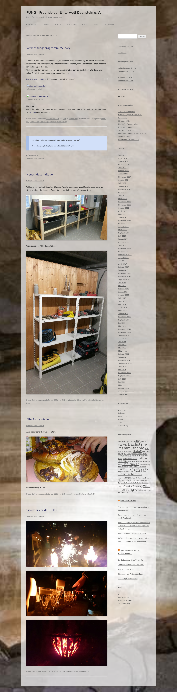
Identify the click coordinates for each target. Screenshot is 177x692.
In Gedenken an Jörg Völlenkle (130, 559)
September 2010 (125, 363)
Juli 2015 (122, 298)
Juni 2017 (122, 260)
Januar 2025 (123, 173)
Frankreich (128, 458)
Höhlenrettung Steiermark (137, 467)
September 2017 (125, 254)
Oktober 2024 (123, 180)
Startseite (31, 24)
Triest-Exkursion (124, 130)
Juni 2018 (122, 245)
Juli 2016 (122, 282)
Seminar (136, 482)
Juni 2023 (122, 195)
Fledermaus (124, 455)
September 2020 (125, 232)
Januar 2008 (123, 394)
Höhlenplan (34, 121)
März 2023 (122, 198)
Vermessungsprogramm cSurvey (48, 48)
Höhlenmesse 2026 (125, 569)
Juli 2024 (122, 183)
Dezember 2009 (124, 372)
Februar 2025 (123, 170)
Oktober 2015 (123, 295)
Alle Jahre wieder (38, 419)
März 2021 (122, 229)
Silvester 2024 (124, 136)
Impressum (109, 24)
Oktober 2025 (123, 164)
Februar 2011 (123, 354)
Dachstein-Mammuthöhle (132, 446)
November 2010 (124, 360)
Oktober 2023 (123, 192)
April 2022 (122, 211)
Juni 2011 (122, 344)
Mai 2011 (122, 347)
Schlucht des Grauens (143, 478)
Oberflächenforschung (130, 475)
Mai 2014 (122, 326)
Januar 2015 (123, 313)
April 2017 (122, 263)
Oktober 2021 (123, 223)
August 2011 (123, 338)
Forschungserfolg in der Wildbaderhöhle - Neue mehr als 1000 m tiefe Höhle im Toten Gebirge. (134, 525)
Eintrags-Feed (123, 597)
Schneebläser (126, 480)
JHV (129, 469)
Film (145, 453)
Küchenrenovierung (126, 127)
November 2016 (124, 276)
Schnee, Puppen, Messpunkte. (130, 114)
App (138, 441)
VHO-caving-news (128, 501)
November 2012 (124, 329)
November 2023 (124, 189)
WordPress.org (124, 603)
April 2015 (122, 307)
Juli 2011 (122, 341)
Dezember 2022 (124, 201)
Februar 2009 (123, 388)
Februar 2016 (123, 288)
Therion (53, 121)
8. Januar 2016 (32, 155)
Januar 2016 (123, 291)
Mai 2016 (122, 285)
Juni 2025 (122, 167)
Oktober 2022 (123, 208)
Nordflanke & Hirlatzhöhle (128, 139)
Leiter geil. (122, 117)
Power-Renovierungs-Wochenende (132, 133)
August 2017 (123, 257)
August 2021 (123, 226)
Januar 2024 (123, 186)
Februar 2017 (123, 267)
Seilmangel (128, 483)
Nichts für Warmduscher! (128, 124)
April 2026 (122, 158)
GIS (135, 458)
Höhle (140, 461)
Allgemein (72, 400)
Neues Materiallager (40, 174)
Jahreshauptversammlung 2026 (131, 564)
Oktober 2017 (123, 251)
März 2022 (122, 214)
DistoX (137, 451)
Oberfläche (140, 471)
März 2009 (122, 385)
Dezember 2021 (124, 220)
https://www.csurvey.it (36, 79)
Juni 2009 (122, 382)
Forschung (71, 24)
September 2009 (125, 375)
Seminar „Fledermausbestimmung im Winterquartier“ (56, 140)
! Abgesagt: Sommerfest (127, 578)
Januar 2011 (123, 357)
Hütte (84, 24)
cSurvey (32, 112)
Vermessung (73, 118)
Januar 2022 (123, 217)
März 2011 (122, 350)
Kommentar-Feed (125, 600)
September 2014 (125, 319)
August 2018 (123, 242)
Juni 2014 (122, 323)
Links (95, 24)
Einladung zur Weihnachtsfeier (130, 573)
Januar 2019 (123, 239)
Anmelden (122, 52)
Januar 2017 (123, 270)
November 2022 (124, 204)
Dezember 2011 (124, 332)
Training (137, 486)
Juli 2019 (122, 236)
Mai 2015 (122, 304)
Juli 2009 (122, 378)
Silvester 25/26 (124, 121)
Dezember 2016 (124, 273)
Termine (45, 24)
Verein (58, 24)
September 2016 (125, 279)
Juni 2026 (122, 155)
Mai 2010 (122, 369)
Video (137, 490)
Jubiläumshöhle (141, 469)
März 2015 (122, 310)
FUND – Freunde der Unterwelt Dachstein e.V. (63, 12)
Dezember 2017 (124, 248)
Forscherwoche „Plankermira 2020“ (132, 533)
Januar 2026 (123, 161)
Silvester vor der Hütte (41, 510)
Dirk (64, 118)
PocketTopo (44, 121)
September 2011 (125, 335)
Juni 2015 (122, 301)
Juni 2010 (122, 366)
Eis (125, 453)
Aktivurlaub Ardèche (126, 111)
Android (120, 441)
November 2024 (124, 176)
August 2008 (123, 391)
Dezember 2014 (124, 316)
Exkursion (122, 413)
